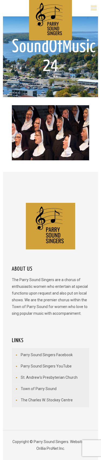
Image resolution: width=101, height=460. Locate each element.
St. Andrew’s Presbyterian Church (49, 377)
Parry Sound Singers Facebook (47, 355)
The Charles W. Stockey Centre (47, 400)
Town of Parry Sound (39, 389)
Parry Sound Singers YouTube (46, 366)
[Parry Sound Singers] (50, 8)
